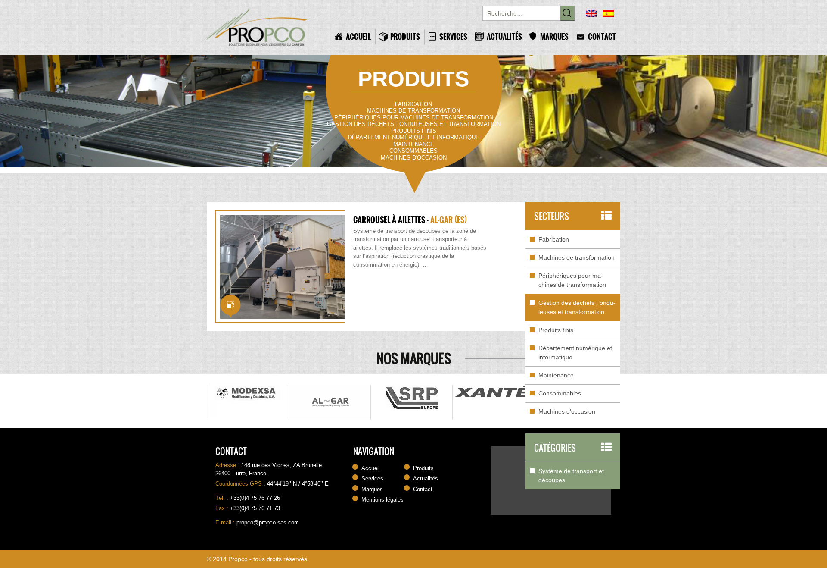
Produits (405, 36)
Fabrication (413, 104)
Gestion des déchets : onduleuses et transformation (414, 124)
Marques (554, 36)
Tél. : (222, 498)
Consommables (413, 150)
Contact (602, 36)
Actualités (504, 36)
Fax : (222, 508)
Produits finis (413, 131)
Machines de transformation (413, 110)
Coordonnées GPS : (241, 483)
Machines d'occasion (414, 157)
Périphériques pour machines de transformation (413, 117)
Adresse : (228, 465)
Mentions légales (382, 499)
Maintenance (413, 144)
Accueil (358, 36)
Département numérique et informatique (413, 137)
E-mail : (225, 522)
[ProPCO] (260, 28)
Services (453, 36)
